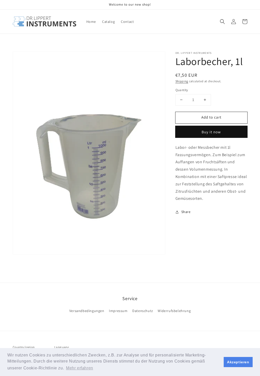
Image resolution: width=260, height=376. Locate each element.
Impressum (118, 310)
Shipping (181, 81)
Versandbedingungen (86, 310)
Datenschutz (142, 310)
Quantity (181, 90)
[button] (222, 21)
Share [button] (186, 211)
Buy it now (211, 131)
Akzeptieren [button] (238, 362)
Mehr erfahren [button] (79, 368)
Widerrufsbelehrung (174, 310)
